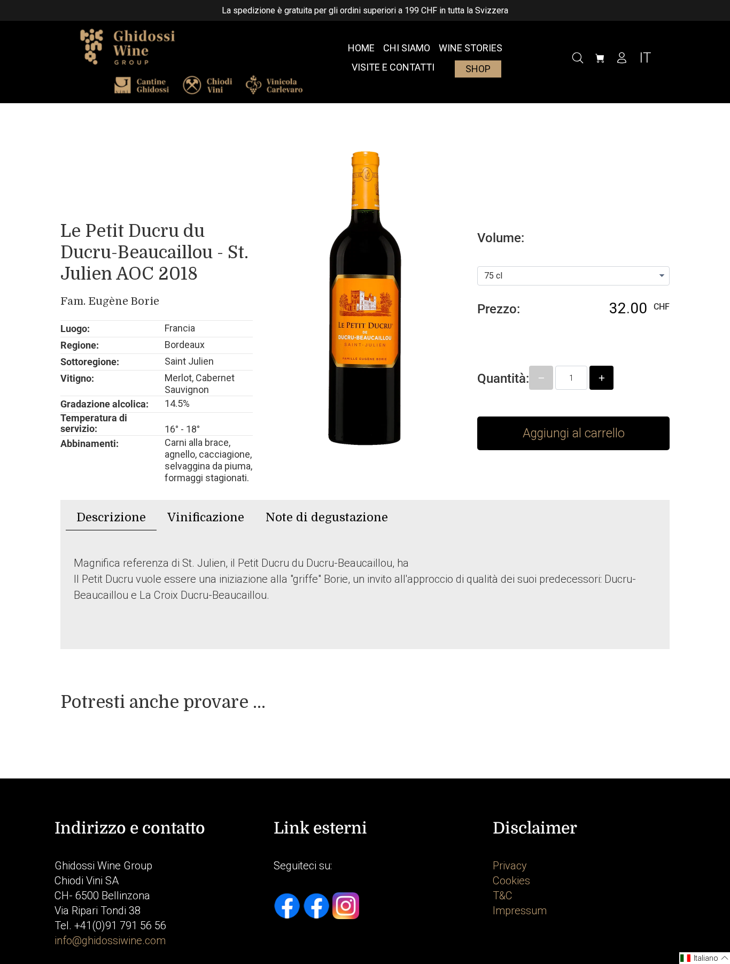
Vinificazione (205, 517)
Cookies (511, 880)
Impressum (520, 910)
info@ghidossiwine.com (110, 940)
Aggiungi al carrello (574, 433)
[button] (704, 958)
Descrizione (111, 517)
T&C (502, 895)
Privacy (510, 865)
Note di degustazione (327, 517)
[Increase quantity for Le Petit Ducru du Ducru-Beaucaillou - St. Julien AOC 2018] (601, 378)
